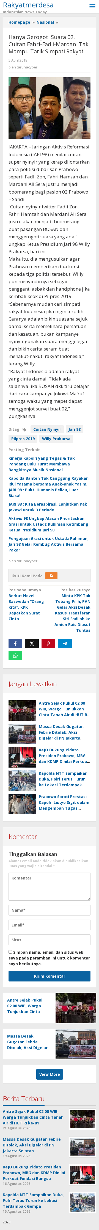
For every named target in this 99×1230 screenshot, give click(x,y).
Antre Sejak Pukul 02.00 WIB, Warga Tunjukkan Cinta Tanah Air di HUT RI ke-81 (26, 1011)
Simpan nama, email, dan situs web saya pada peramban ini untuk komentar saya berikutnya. (49, 958)
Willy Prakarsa (56, 438)
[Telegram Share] (65, 643)
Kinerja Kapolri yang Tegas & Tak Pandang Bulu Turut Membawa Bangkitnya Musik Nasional (42, 464)
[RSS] (51, 575)
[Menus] (92, 6)
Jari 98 (74, 429)
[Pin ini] (48, 643)
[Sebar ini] (15, 643)
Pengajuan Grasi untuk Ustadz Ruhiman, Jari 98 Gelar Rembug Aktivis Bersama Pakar (49, 544)
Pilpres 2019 (23, 438)
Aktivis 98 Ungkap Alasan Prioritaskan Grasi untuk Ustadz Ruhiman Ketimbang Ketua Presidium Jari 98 (48, 524)
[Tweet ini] (32, 643)
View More (49, 1074)
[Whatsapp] (15, 655)
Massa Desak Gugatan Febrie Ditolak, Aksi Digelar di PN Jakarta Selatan (27, 1047)
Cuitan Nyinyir (47, 429)
